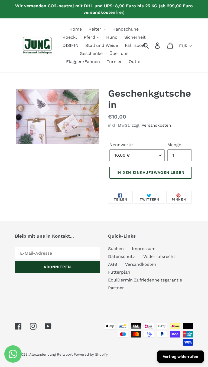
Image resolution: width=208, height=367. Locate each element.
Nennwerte (121, 144)
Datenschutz (121, 256)
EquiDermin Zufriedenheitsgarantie (145, 280)
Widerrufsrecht (159, 256)
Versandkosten (156, 125)
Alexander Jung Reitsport (51, 354)
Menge (174, 144)
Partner (116, 287)
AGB (112, 264)
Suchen (116, 248)
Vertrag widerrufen (180, 356)
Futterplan (119, 272)
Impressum (143, 248)
